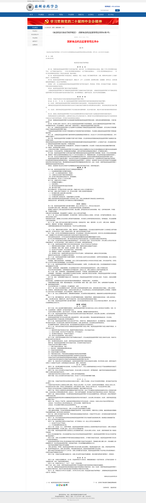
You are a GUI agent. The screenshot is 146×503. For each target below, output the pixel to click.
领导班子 (35, 41)
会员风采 (101, 14)
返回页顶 (113, 487)
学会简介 (35, 31)
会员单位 (91, 14)
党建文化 (81, 14)
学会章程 (35, 38)
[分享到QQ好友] (67, 485)
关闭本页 (106, 487)
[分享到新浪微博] (62, 485)
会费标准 (35, 44)
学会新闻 (71, 14)
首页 (53, 27)
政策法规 (58, 27)
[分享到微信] (60, 485)
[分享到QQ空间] (64, 485)
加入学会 (111, 14)
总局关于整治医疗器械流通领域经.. (107, 482)
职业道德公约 (35, 34)
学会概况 (41, 14)
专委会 (61, 14)
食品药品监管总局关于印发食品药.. (60, 482)
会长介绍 (51, 14)
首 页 (31, 14)
